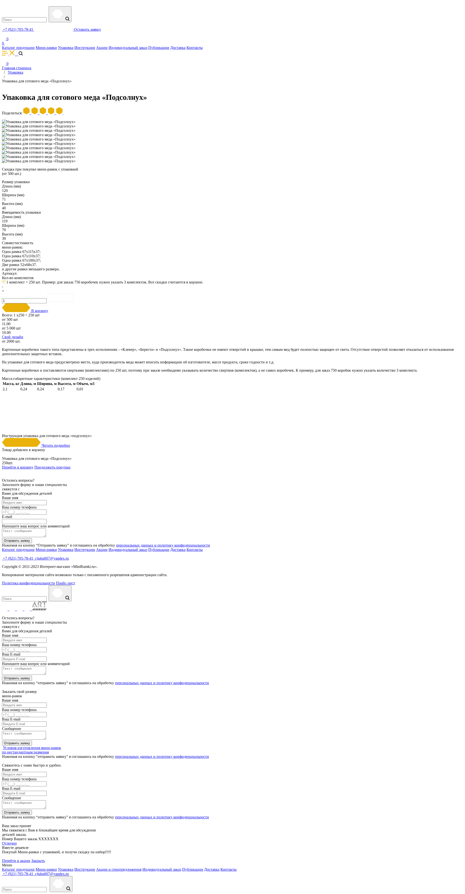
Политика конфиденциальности (28, 583)
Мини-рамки (46, 48)
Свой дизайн (12, 337)
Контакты (194, 48)
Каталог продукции (18, 48)
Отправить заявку (17, 540)
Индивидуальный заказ (127, 48)
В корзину (39, 311)
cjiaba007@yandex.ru (51, 558)
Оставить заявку (87, 29)
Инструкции (84, 48)
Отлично (9, 843)
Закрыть (38, 861)
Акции (102, 48)
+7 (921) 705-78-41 (18, 29)
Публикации (158, 48)
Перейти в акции (16, 861)
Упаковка (65, 48)
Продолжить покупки (52, 467)
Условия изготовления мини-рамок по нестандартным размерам (31, 750)
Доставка (178, 48)
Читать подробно (55, 445)
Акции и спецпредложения (118, 869)
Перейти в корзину (17, 467)
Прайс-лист (65, 583)
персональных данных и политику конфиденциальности (163, 545)
